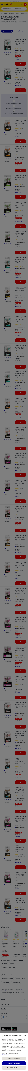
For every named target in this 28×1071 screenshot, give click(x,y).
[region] (14, 1052)
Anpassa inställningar (14, 1058)
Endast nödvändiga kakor (14, 1067)
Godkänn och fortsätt (14, 1063)
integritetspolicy (5, 1054)
